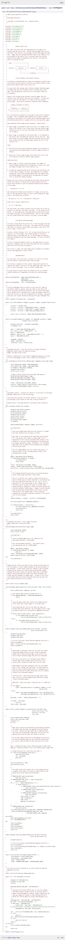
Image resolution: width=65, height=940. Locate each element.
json (62, 937)
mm (50, 8)
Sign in (61, 2)
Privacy (14, 937)
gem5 (3, 8)
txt (58, 937)
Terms (18, 937)
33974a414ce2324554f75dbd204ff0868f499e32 (30, 8)
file (34, 11)
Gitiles (9, 937)
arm (8, 8)
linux (12, 8)
